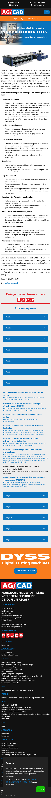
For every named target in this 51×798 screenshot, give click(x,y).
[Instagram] (12, 636)
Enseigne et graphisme (9, 748)
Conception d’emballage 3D (11, 669)
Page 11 (9, 528)
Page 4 (9, 350)
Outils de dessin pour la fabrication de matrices (18, 680)
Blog (3, 726)
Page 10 (9, 517)
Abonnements (6, 653)
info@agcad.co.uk (15, 626)
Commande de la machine (11, 683)
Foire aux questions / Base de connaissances (17, 690)
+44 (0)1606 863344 (31, 19)
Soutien (14, 5)
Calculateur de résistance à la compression (16, 678)
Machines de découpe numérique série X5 (16, 707)
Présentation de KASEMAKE (11, 662)
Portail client (38, 5)
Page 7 (8, 383)
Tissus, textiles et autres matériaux (13, 752)
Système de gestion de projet (12, 674)
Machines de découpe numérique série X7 (16, 710)
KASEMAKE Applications (10, 743)
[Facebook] (3, 636)
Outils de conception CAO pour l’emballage (17, 665)
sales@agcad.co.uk (10, 283)
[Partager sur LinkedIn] (28, 300)
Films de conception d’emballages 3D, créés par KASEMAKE (22, 698)
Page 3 (8, 339)
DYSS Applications (7, 746)
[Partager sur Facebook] (19, 300)
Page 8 (8, 495)
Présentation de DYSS (9, 705)
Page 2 (8, 328)
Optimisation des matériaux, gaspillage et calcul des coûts (21, 676)
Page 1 (8, 317)
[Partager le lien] (32, 300)
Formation (5, 734)
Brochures (5, 645)
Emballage (5, 750)
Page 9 (9, 506)
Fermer (41, 789)
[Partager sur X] (23, 300)
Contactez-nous (38, 2)
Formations (5, 736)
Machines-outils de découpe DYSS (13, 712)
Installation (5, 719)
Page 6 (9, 372)
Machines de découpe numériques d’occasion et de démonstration (25, 714)
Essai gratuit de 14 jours (9, 655)
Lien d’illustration (7, 671)
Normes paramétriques (9, 667)
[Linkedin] (17, 636)
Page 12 (9, 539)
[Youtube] (21, 636)
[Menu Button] (47, 12)
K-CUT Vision (6, 716)
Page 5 (8, 361)
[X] (8, 636)
